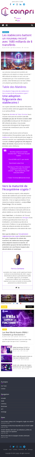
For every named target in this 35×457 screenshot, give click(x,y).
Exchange (3, 412)
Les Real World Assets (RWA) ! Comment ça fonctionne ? (15, 333)
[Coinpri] (3, 25)
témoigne (25, 218)
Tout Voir (29, 306)
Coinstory (3, 403)
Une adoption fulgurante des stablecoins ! (15, 91)
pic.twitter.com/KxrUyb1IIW (18, 174)
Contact (3, 388)
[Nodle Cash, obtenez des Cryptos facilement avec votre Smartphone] (6, 364)
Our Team (4, 386)
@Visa (26, 163)
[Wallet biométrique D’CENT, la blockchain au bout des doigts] (6, 346)
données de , (19, 114)
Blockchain (4, 406)
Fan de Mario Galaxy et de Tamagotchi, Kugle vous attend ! (17, 421)
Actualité (3, 398)
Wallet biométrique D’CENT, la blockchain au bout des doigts (21, 348)
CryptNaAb (16, 336)
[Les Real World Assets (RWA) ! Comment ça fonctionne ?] (17, 310)
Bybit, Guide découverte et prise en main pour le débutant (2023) (22, 357)
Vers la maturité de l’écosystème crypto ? (15, 93)
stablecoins (6, 137)
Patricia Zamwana (16, 47)
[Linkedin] (18, 287)
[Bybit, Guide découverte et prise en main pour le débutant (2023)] (6, 355)
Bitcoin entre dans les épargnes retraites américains (15, 435)
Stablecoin (5, 32)
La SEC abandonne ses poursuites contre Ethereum (8, 295)
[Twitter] (16, 287)
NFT (2, 409)
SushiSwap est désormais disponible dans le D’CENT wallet (17, 425)
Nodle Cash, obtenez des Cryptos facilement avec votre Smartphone (22, 366)
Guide (4, 329)
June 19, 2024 (18, 180)
